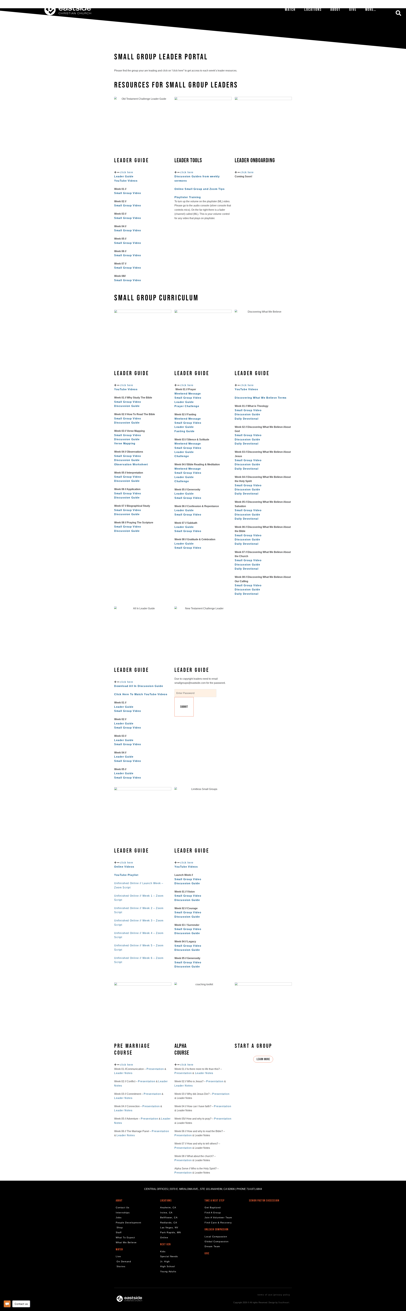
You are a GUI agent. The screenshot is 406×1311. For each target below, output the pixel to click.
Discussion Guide (127, 422)
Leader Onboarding (255, 160)
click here (126, 172)
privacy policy (282, 1295)
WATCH (290, 9)
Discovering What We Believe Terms (261, 397)
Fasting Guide (184, 431)
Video (257, 410)
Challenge (181, 456)
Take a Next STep (215, 1200)
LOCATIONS (313, 9)
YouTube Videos (186, 866)
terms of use (265, 1295)
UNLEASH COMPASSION (217, 1229)
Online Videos (124, 866)
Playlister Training (187, 197)
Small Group (243, 410)
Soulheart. (284, 1302)
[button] (398, 13)
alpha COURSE (181, 1049)
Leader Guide (184, 402)
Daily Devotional (247, 418)
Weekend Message (187, 393)
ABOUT (335, 9)
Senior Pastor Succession (264, 1200)
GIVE (353, 9)
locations (166, 1200)
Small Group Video (127, 193)
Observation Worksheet (131, 464)
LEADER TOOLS (188, 160)
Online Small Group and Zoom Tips (199, 189)
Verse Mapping (124, 443)
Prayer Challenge (186, 406)
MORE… (370, 9)
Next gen (165, 1244)
